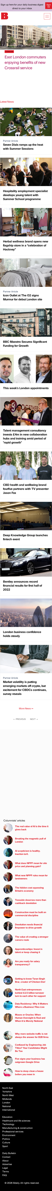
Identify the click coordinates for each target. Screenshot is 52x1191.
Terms (5, 1171)
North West (8, 1095)
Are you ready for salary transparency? (27, 963)
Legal (5, 1167)
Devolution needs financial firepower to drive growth (28, 926)
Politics (6, 1138)
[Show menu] (47, 16)
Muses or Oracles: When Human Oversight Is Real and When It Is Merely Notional (30, 1017)
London (6, 1102)
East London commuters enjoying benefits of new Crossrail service (25, 62)
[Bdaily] (4, 15)
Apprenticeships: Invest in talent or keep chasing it (28, 950)
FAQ (4, 1175)
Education (7, 1116)
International (8, 1109)
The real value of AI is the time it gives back (31, 828)
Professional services (12, 1131)
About (5, 1160)
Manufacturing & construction (17, 1127)
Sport (5, 1146)
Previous (19, 719)
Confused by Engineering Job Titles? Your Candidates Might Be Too (31, 1048)
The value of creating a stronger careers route (31, 938)
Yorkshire (7, 1091)
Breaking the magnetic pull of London (30, 840)
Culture (6, 1142)
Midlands (7, 1098)
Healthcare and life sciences (16, 1120)
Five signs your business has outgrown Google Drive (30, 1060)
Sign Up (49, 5)
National (6, 1106)
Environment (8, 1135)
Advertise (7, 1164)
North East (7, 1087)
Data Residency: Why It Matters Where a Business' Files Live (31, 1005)
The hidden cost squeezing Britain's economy (29, 889)
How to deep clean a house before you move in (29, 1072)
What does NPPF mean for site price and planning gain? (31, 865)
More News (26, 708)
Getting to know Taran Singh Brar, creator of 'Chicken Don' (30, 980)
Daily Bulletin (9, 1153)
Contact (6, 1156)
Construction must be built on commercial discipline (30, 914)
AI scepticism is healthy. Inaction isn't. (27, 852)
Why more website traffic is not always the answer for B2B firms (32, 1035)
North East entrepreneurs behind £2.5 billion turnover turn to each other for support (30, 992)
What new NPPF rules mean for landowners (31, 877)
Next (34, 719)
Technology (8, 1124)
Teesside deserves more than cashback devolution (30, 901)
